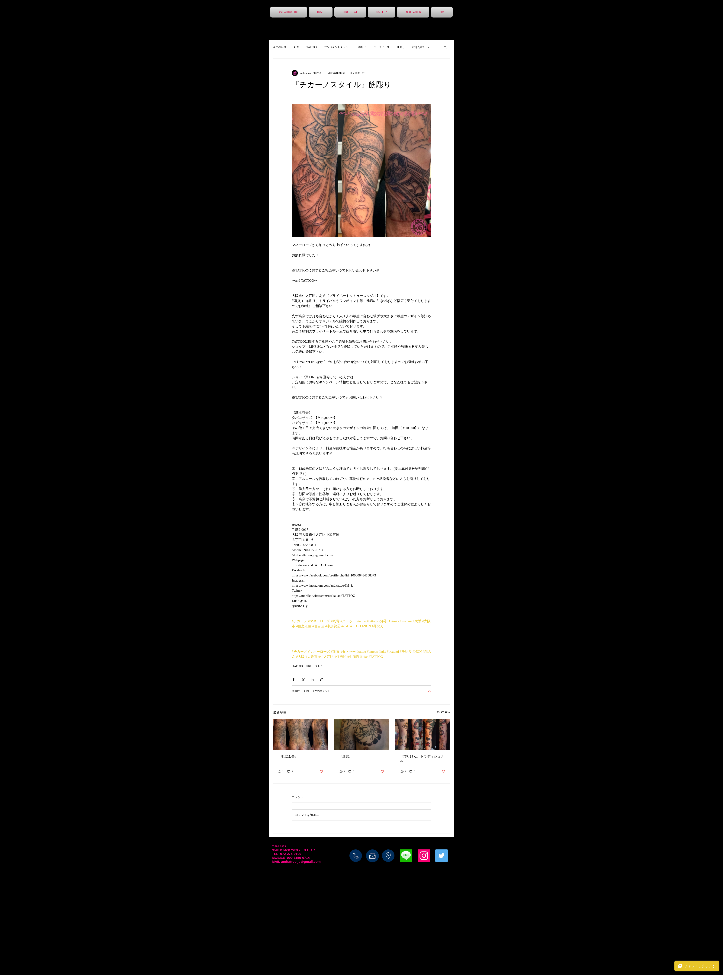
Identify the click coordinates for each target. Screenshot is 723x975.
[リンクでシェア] (321, 679)
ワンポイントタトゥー (337, 47)
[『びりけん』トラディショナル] (422, 734)
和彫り (401, 47)
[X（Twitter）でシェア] (303, 679)
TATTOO (312, 47)
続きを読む (419, 47)
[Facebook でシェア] (293, 679)
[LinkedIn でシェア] (312, 679)
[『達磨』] (361, 734)
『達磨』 (345, 756)
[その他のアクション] (429, 73)
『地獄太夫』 (288, 756)
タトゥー (320, 666)
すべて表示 (443, 712)
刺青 (296, 47)
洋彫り (362, 47)
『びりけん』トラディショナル (422, 759)
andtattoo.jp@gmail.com (301, 862)
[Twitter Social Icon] (441, 855)
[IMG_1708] (406, 855)
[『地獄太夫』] (300, 734)
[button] (445, 47)
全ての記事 (279, 47)
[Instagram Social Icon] (424, 855)
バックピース (381, 47)
